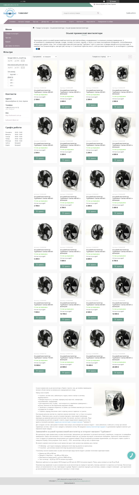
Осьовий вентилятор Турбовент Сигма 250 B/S (95, 91)
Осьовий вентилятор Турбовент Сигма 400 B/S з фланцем (70, 198)
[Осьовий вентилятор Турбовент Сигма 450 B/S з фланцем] (123, 179)
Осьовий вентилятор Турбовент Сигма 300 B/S (43, 144)
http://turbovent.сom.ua (13, 115)
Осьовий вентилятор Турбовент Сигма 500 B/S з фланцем (70, 251)
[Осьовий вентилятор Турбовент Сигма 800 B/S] (97, 339)
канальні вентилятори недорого (96, 427)
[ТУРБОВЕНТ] (9, 13)
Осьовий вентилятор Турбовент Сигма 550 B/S (95, 250)
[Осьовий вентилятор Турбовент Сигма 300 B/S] (45, 126)
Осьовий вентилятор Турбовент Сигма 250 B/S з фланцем (122, 92)
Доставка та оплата (59, 21)
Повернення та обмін (105, 21)
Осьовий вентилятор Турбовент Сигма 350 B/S (95, 144)
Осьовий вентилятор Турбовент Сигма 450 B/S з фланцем (122, 198)
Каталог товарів (24, 21)
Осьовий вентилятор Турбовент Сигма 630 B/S (95, 304)
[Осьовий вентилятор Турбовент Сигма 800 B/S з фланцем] (123, 339)
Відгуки (7, 42)
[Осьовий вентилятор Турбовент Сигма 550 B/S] (97, 232)
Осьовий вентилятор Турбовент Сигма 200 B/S (43, 91)
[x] (39, 49)
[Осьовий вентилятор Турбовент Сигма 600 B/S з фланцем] (71, 285)
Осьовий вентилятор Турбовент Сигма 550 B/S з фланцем (122, 251)
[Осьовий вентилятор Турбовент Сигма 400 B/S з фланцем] (71, 179)
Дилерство (45, 21)
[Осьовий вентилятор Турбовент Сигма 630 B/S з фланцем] (123, 285)
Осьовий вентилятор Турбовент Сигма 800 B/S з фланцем (122, 358)
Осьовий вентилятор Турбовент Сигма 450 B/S (95, 197)
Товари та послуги (11, 34)
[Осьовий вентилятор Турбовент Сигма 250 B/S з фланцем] (123, 73)
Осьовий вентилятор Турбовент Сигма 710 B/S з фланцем (70, 358)
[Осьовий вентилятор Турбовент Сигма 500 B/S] (45, 232)
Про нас (35, 21)
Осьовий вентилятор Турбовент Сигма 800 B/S (95, 357)
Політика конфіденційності (82, 481)
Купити (41, 105)
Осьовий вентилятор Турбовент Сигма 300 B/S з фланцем (70, 145)
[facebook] (37, 49)
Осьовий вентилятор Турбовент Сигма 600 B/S (43, 304)
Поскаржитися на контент (65, 481)
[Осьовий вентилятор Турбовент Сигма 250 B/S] (97, 73)
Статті (71, 21)
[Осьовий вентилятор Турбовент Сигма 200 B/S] (45, 73)
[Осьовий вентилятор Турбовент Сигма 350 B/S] (97, 126)
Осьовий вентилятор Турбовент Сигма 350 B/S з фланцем (122, 145)
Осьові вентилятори (57, 28)
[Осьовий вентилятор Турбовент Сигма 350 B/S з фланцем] (123, 126)
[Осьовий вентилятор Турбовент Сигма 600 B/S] (45, 285)
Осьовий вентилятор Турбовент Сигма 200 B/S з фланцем (70, 92)
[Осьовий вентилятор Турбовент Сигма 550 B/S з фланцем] (123, 232)
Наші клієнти (90, 21)
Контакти (80, 21)
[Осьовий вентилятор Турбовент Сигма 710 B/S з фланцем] (71, 339)
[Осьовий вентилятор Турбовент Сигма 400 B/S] (45, 179)
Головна (12, 21)
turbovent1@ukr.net (12, 120)
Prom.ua (79, 479)
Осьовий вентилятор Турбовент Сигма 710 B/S (43, 357)
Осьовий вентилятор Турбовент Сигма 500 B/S (43, 250)
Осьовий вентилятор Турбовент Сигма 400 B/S (43, 197)
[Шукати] (98, 13)
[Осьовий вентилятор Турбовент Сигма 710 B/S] (45, 339)
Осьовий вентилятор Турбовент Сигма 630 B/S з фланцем (122, 304)
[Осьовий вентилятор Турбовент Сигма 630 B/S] (97, 285)
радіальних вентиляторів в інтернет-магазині (69, 422)
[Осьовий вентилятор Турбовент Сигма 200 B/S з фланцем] (71, 73)
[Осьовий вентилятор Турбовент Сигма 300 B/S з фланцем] (71, 126)
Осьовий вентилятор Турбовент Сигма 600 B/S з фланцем (70, 304)
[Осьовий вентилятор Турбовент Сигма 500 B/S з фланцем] (71, 232)
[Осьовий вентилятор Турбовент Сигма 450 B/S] (97, 179)
